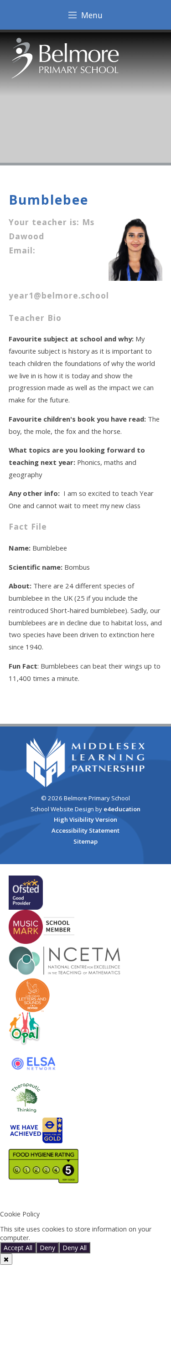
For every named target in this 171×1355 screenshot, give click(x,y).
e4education (122, 809)
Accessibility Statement (85, 830)
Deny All (74, 1247)
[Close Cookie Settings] (6, 1259)
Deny (47, 1247)
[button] (85, 1199)
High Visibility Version (85, 819)
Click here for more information (78, 1237)
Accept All (18, 1247)
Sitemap (85, 841)
